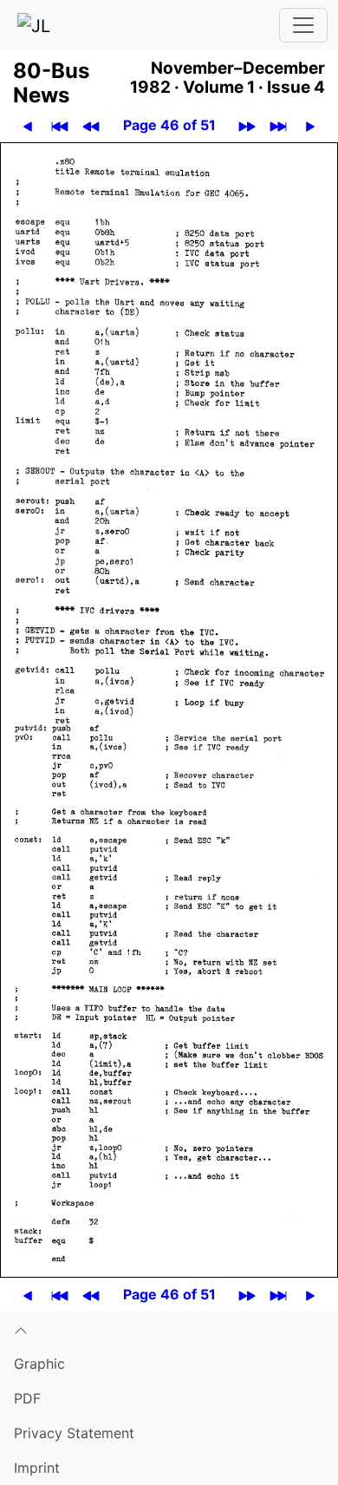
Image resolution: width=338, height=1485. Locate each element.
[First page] (60, 125)
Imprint (37, 1467)
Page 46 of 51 (169, 125)
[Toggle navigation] (303, 25)
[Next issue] (247, 125)
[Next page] (310, 125)
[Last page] (278, 125)
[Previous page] (27, 125)
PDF (27, 1398)
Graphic (39, 1363)
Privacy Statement (74, 1433)
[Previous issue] (91, 125)
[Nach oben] (169, 1329)
